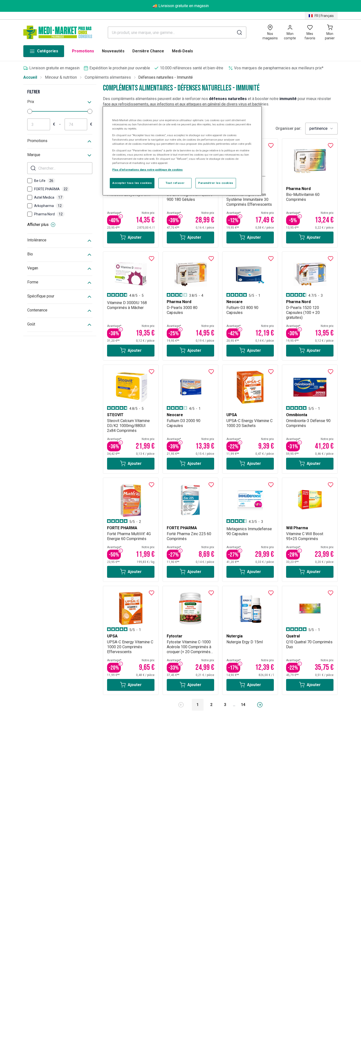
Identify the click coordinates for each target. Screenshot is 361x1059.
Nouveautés (113, 51)
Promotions (83, 51)
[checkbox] (29, 180)
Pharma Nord (48, 214)
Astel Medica (48, 197)
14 (243, 704)
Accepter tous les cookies (132, 182)
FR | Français (324, 16)
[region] (182, 151)
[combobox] (321, 128)
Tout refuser (175, 182)
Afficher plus (38, 224)
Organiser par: (288, 129)
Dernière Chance (148, 51)
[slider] (29, 111)
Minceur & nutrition (61, 77)
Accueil (30, 77)
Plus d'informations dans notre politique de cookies (147, 169)
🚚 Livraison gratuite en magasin (181, 5)
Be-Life (43, 181)
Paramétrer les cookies (215, 182)
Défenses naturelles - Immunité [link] (165, 77)
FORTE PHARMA (51, 189)
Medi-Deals (182, 51)
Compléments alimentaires (108, 77)
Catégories (47, 51)
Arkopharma (48, 206)
